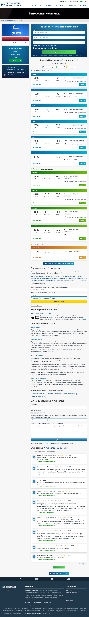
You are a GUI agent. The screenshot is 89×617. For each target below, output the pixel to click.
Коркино (79, 276)
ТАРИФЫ (48, 5)
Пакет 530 (34, 208)
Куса (57, 280)
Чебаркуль (62, 278)
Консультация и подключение (58, 573)
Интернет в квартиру (69, 393)
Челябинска (13, 5)
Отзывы (24, 39)
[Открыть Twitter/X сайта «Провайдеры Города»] (52, 579)
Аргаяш (33, 276)
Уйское (72, 280)
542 (24, 42)
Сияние (33, 137)
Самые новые (34, 451)
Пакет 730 (34, 226)
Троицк (56, 278)
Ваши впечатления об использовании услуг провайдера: (47, 423)
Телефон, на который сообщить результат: (43, 292)
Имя (34, 35)
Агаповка (84, 278)
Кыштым (33, 278)
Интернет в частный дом (54, 393)
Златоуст (58, 276)
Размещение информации (73, 595)
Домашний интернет (49, 67)
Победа (34, 74)
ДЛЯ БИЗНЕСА (71, 5)
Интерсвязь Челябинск (55, 448)
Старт (33, 105)
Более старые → (82, 563)
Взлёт (33, 121)
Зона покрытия (15, 54)
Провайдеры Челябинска (8, 20)
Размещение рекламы (72, 597)
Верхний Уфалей (44, 280)
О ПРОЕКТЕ (83, 5)
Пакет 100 (34, 172)
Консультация (37, 84)
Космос (34, 152)
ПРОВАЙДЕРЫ (13, 3)
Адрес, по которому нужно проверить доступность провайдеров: (49, 287)
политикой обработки (75, 55)
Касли (69, 276)
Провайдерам (69, 590)
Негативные (51, 451)
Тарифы (15, 51)
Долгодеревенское (41, 276)
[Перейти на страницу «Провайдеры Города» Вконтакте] (68, 579)
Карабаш (52, 280)
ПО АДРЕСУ (59, 5)
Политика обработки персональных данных (38, 613)
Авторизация (69, 600)
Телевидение (71, 67)
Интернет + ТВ (61, 67)
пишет (43, 455)
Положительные (43, 451)
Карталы (64, 276)
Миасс (47, 278)
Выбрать (82, 84)
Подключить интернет (15, 48)
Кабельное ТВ (35, 247)
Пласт (60, 280)
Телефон (35, 40)
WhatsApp (84, 2)
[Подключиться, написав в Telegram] (37, 579)
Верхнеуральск (35, 280)
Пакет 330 (34, 190)
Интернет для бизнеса (38, 396)
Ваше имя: (34, 404)
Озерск (51, 278)
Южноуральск (76, 278)
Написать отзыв (16, 60)
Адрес (34, 30)
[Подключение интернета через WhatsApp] (21, 579)
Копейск (73, 276)
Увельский (66, 280)
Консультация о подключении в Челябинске (59, 263)
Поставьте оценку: (36, 410)
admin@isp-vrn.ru (31, 605)
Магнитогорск (41, 278)
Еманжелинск (51, 276)
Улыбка (34, 90)
